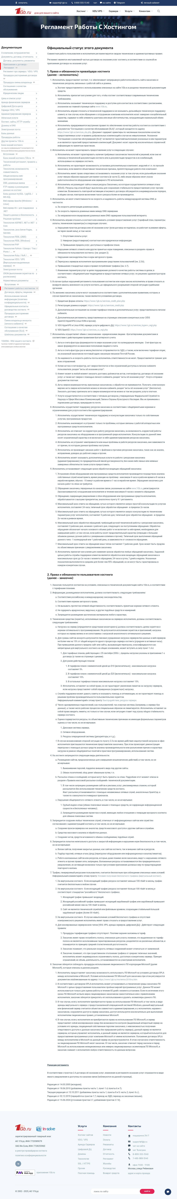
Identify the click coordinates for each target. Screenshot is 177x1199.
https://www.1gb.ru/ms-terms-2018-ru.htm (117, 979)
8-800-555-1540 (140, 1154)
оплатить (22, 3)
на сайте (106, 3)
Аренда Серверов (86, 1144)
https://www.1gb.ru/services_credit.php (106, 305)
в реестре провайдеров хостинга (31, 1151)
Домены (82, 1154)
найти (147, 1191)
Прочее (81, 1168)
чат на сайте (139, 1145)
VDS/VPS (97, 11)
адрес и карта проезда (139, 1173)
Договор (107, 1149)
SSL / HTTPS (84, 1163)
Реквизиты (108, 1144)
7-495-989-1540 (140, 1158)
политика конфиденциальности (30, 1155)
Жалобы (107, 1163)
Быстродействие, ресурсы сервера (119, 700)
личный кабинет (152, 3)
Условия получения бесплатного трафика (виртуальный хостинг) (129, 876)
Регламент (108, 1159)
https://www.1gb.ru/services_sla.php (74, 132)
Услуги (129, 11)
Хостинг (81, 11)
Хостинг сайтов (85, 1135)
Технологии (83, 1159)
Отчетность (108, 1154)
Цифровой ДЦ (85, 1149)
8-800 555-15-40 (81, 3)
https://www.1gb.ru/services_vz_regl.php (89, 330)
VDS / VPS (83, 1140)
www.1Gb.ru (137, 488)
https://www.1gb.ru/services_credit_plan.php (104, 301)
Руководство (109, 1168)
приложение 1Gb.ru (46, 1172)
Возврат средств (111, 1173)
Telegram (120, 3)
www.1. (101, 106)
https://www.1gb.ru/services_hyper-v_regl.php (136, 325)
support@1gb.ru (59, 3)
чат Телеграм (139, 1150)
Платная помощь (86, 1173)
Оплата (106, 1140)
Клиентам (145, 11)
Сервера (114, 11)
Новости (107, 1135)
